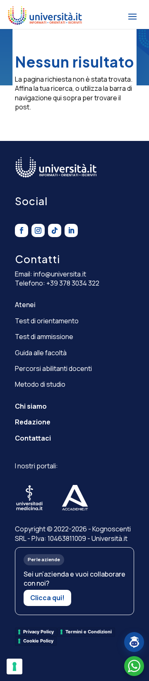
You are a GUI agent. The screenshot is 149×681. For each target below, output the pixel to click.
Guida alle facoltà (41, 352)
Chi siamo (31, 406)
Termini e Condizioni (88, 632)
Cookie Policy (38, 641)
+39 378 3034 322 (72, 283)
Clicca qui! (47, 597)
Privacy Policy (38, 632)
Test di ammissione (44, 336)
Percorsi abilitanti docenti (53, 368)
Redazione (32, 422)
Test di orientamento (47, 320)
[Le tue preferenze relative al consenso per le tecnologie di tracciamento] (14, 666)
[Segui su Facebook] (21, 230)
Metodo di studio (40, 384)
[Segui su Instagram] (38, 230)
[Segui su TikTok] (54, 230)
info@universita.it (60, 274)
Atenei (25, 304)
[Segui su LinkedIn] (71, 230)
